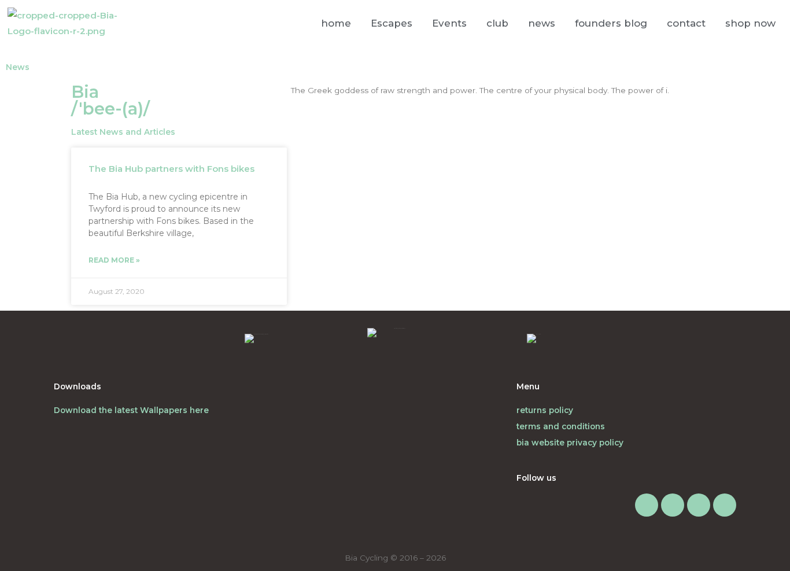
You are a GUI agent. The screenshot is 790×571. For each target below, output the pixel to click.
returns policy (544, 410)
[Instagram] (646, 505)
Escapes (391, 23)
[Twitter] (698, 505)
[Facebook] (672, 505)
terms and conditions (560, 426)
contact (686, 23)
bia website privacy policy (569, 442)
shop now (750, 23)
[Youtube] (724, 505)
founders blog (611, 23)
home (336, 23)
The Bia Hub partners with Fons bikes (171, 168)
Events (449, 23)
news (541, 23)
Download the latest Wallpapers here (131, 410)
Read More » (114, 260)
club (497, 23)
